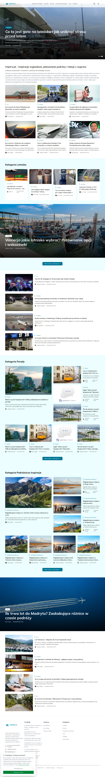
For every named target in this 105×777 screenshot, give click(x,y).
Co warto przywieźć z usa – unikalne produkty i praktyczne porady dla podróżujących (32, 751)
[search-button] (94, 4)
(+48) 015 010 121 (11, 749)
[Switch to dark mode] (98, 3)
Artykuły (27, 722)
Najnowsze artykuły (37, 3)
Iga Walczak (47, 725)
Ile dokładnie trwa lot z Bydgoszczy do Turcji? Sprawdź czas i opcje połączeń (32, 733)
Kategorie (66, 722)
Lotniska (46, 3)
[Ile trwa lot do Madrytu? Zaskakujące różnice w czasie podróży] (52, 604)
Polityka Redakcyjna (50, 767)
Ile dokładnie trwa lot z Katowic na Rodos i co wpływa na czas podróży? (33, 727)
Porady (52, 3)
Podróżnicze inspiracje (61, 3)
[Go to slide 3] (102, 56)
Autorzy (46, 722)
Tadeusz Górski (9, 248)
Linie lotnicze (66, 739)
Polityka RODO (40, 767)
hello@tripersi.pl (11, 752)
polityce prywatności (24, 764)
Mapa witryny (60, 767)
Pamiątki (75, 3)
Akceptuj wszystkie (18, 772)
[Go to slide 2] (100, 56)
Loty (70, 3)
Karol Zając (8, 45)
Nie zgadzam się (18, 768)
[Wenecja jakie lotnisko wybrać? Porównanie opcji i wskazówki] (52, 231)
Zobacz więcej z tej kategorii (51, 263)
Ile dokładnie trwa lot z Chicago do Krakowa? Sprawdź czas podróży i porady (33, 744)
